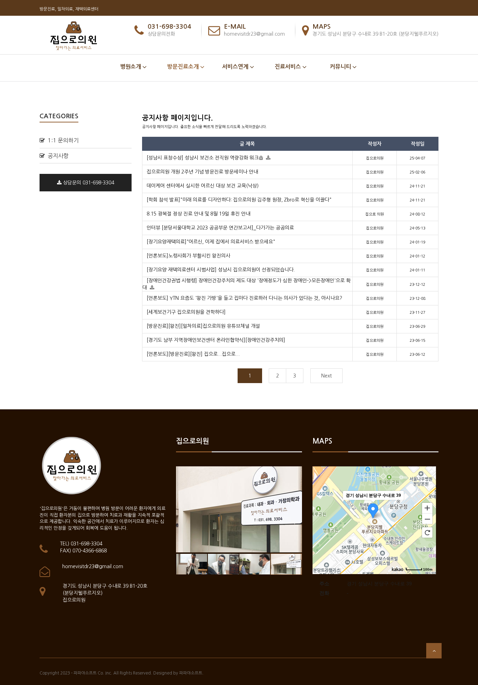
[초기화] (427, 532)
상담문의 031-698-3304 (88, 182)
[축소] (427, 519)
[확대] (427, 507)
